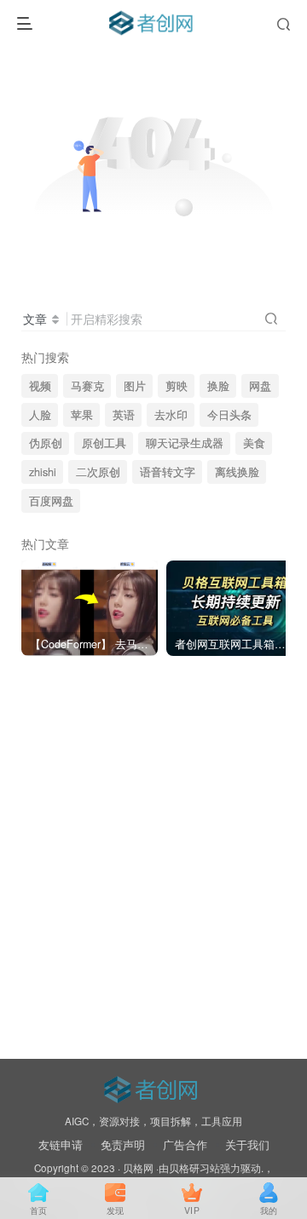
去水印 (171, 415)
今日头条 (229, 415)
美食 (254, 443)
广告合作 (185, 1144)
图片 (135, 386)
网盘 (260, 386)
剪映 (176, 386)
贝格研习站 (194, 1168)
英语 (124, 415)
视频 (40, 386)
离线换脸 (237, 472)
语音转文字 (167, 472)
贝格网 (138, 1168)
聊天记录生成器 (184, 443)
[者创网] (153, 1086)
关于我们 (247, 1144)
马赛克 (87, 386)
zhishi (42, 472)
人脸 (40, 415)
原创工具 (104, 443)
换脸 (218, 386)
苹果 (82, 415)
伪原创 (45, 443)
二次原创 (98, 472)
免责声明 (123, 1144)
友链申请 (60, 1144)
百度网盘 (51, 501)
